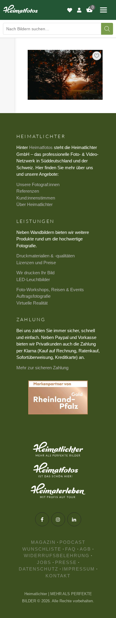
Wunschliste (41, 549)
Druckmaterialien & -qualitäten (45, 255)
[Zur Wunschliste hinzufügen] (96, 55)
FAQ (70, 549)
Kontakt (58, 575)
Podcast (72, 542)
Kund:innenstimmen (35, 197)
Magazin (43, 542)
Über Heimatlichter (34, 204)
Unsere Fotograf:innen (37, 184)
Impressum (78, 568)
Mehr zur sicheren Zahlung (42, 367)
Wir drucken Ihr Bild (35, 272)
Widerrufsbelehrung (57, 555)
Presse (66, 562)
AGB (85, 549)
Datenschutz (38, 568)
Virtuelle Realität (32, 302)
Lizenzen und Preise (36, 262)
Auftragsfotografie (33, 296)
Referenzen (27, 191)
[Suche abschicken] (107, 29)
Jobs (44, 562)
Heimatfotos (41, 147)
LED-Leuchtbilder (33, 279)
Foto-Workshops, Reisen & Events (50, 289)
